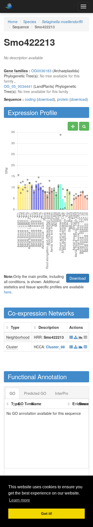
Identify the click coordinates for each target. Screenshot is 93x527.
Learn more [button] (19, 500)
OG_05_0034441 (18, 86)
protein (62, 99)
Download (77, 278)
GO (12, 393)
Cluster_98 (55, 346)
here (7, 292)
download (46, 99)
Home (13, 21)
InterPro (61, 393)
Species (29, 21)
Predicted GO (35, 393)
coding (30, 99)
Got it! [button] (46, 513)
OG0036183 (41, 70)
